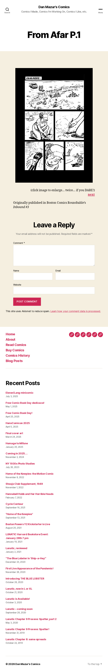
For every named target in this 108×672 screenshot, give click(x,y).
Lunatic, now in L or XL (19, 588)
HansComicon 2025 (18, 423)
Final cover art (14, 433)
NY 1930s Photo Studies (20, 463)
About (10, 339)
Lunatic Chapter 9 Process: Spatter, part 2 (31, 619)
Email (58, 271)
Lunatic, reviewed (16, 548)
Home (10, 334)
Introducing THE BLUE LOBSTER (25, 578)
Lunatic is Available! (18, 598)
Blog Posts (14, 361)
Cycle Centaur (14, 503)
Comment (19, 243)
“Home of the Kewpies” (19, 514)
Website (17, 284)
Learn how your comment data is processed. (75, 311)
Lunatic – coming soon (19, 608)
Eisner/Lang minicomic (19, 392)
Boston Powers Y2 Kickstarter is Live (28, 524)
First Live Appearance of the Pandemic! (29, 568)
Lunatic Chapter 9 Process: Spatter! (27, 629)
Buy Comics (15, 350)
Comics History (18, 355)
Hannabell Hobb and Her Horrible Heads (29, 493)
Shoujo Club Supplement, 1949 (24, 483)
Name (16, 271)
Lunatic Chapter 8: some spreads (26, 639)
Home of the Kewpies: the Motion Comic (30, 473)
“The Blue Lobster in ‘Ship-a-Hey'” (26, 558)
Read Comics (16, 345)
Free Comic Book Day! (19, 412)
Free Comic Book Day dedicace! (25, 402)
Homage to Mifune (17, 443)
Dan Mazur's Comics (54, 7)
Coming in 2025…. (17, 453)
